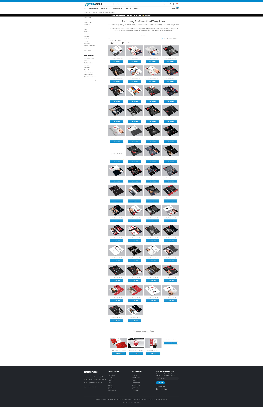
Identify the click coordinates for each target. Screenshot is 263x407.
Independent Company (89, 58)
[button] (144, 359)
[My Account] (170, 4)
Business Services (88, 79)
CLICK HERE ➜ (148, 15)
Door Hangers (87, 24)
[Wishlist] (173, 4)
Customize (116, 61)
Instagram (95, 387)
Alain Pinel (86, 60)
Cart (172, 0)
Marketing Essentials (117, 8)
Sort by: (111, 40)
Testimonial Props (112, 390)
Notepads (86, 31)
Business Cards (104, 8)
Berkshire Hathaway (88, 74)
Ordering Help (135, 380)
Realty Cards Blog (136, 385)
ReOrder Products (136, 377)
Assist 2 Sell (86, 65)
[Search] (164, 4)
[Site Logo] (93, 4)
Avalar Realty (87, 67)
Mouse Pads (87, 34)
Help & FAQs (136, 8)
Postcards (86, 20)
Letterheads (86, 36)
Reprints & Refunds (136, 382)
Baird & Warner (87, 69)
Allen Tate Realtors (88, 62)
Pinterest (89, 387)
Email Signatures (87, 50)
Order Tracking (135, 379)
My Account (163, 0)
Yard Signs (86, 41)
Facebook (85, 387)
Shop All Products (112, 374)
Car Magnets (87, 43)
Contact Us (134, 374)
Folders (85, 27)
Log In (177, 0)
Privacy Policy (135, 387)
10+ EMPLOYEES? (175, 8)
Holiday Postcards (88, 22)
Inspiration (128, 8)
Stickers (86, 48)
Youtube (92, 387)
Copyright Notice (135, 390)
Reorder (168, 0)
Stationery (110, 387)
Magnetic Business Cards (89, 45)
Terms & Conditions (136, 388)
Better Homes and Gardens (90, 76)
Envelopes (86, 38)
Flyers (85, 29)
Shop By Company (93, 8)
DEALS (85, 8)
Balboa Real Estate (88, 72)
